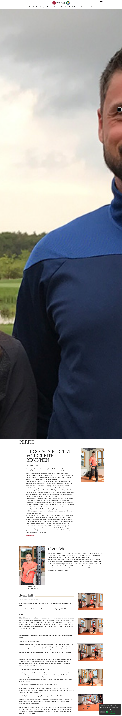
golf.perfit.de (30, 535)
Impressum (112, 713)
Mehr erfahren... (113, 711)
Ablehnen (103, 711)
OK (107, 711)
